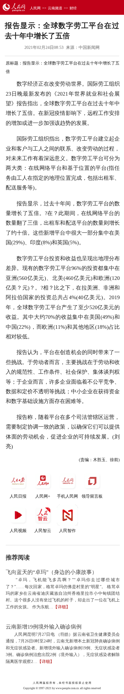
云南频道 (55, 8)
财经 (73, 8)
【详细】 (61, 607)
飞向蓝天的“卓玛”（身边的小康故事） (51, 572)
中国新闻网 (89, 47)
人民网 (35, 8)
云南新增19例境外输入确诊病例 (44, 627)
